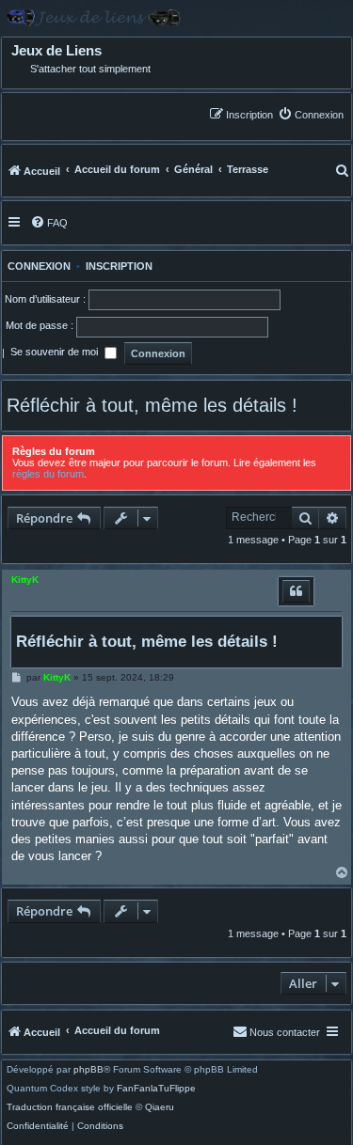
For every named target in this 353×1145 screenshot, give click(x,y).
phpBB (88, 1069)
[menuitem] (311, 114)
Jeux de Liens (56, 50)
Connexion (36, 266)
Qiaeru (159, 1107)
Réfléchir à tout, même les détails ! (152, 405)
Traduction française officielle (70, 1107)
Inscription (119, 266)
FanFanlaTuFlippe (156, 1088)
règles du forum (48, 473)
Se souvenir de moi (55, 352)
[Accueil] (176, 17)
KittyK (25, 579)
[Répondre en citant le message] (296, 591)
